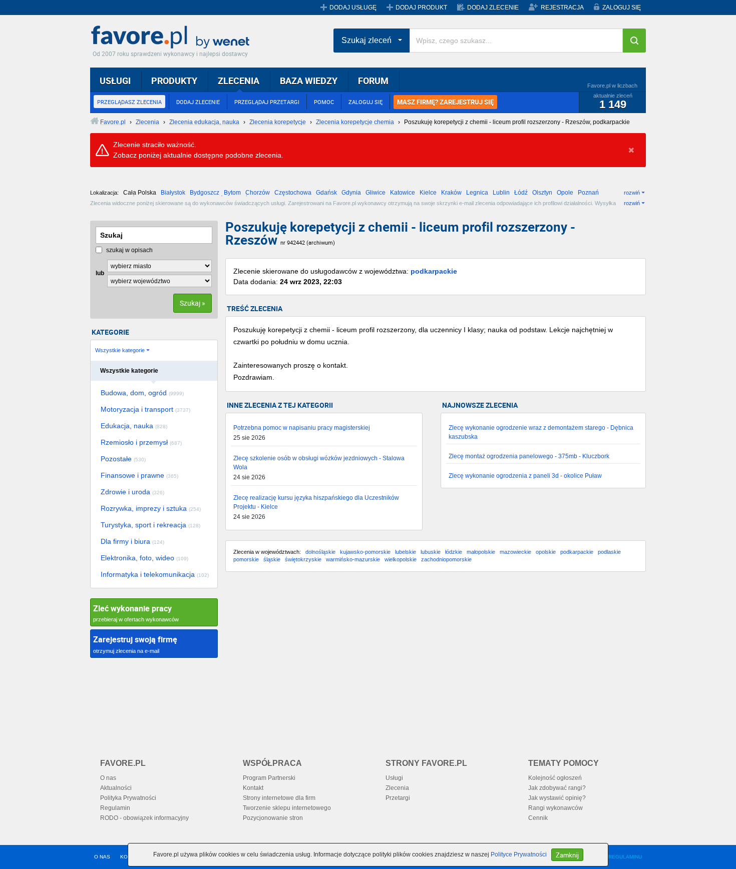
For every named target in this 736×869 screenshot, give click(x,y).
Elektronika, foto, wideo (144, 558)
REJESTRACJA (562, 7)
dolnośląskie (320, 552)
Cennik (538, 817)
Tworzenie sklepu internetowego (287, 807)
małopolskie (481, 552)
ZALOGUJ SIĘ (621, 7)
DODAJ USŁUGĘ (353, 7)
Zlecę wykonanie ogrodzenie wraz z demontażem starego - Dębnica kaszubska (541, 432)
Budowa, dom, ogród (142, 393)
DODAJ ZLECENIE (493, 7)
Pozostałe (123, 459)
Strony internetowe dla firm (279, 797)
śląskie (271, 559)
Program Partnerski (269, 777)
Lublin (501, 192)
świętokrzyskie (303, 559)
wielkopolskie (401, 559)
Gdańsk (326, 192)
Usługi (394, 777)
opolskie (546, 552)
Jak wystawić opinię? (557, 797)
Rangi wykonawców (555, 807)
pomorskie (246, 559)
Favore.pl (172, 37)
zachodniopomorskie (446, 559)
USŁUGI (115, 81)
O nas (108, 777)
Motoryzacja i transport (145, 409)
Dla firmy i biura (132, 541)
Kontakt (253, 787)
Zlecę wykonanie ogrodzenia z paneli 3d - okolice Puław (525, 475)
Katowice (402, 192)
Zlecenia (397, 787)
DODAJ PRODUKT (421, 7)
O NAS (102, 856)
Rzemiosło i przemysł (141, 442)
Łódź (521, 192)
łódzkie (453, 552)
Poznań (588, 192)
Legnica (477, 192)
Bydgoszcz (204, 192)
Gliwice (375, 192)
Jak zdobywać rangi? (557, 787)
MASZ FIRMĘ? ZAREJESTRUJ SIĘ (445, 102)
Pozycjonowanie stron (273, 817)
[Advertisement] (435, 659)
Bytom (232, 192)
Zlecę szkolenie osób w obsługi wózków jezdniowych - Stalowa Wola (319, 463)
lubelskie (405, 552)
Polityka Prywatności (128, 797)
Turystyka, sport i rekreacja (150, 525)
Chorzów (257, 192)
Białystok (173, 192)
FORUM (373, 81)
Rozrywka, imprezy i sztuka (151, 508)
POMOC (324, 102)
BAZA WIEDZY (308, 81)
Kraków (451, 192)
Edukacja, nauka (134, 426)
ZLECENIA (238, 81)
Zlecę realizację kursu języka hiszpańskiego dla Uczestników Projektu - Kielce (316, 502)
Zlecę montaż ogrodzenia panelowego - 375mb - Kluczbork (529, 456)
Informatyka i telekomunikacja (155, 574)
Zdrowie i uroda (132, 492)
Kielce (428, 192)
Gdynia (351, 192)
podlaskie (609, 552)
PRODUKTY (174, 81)
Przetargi (398, 797)
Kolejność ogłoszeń (555, 777)
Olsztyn (542, 192)
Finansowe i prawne (139, 475)
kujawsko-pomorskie (365, 552)
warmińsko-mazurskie (353, 559)
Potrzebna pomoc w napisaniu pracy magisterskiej (301, 427)
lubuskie (431, 552)
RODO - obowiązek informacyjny (144, 817)
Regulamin (115, 807)
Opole (565, 192)
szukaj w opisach (129, 250)
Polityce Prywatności (519, 854)
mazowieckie (515, 552)
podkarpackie (434, 271)
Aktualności (116, 787)
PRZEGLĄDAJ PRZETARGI (266, 102)
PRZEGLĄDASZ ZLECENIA (129, 102)
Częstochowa (292, 192)
